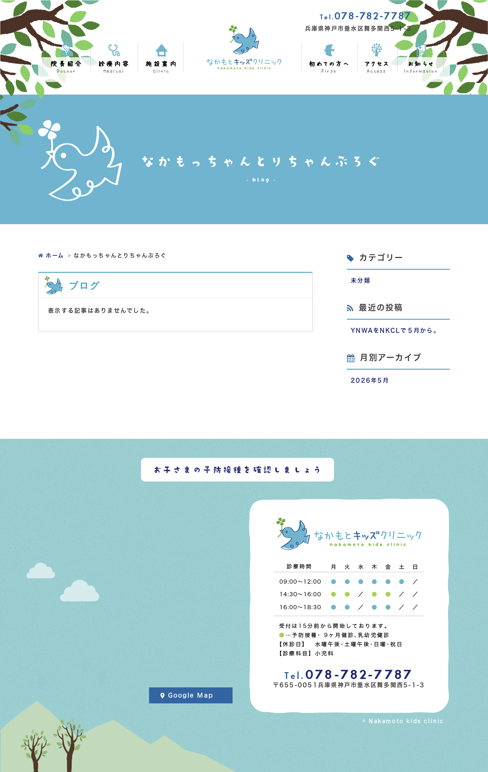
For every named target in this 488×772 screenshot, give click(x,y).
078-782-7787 (365, 16)
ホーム (55, 255)
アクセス (376, 67)
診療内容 (114, 67)
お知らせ (421, 67)
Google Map (191, 695)
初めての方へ (329, 67)
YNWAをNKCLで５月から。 (395, 330)
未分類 (361, 280)
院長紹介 (66, 67)
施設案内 (161, 67)
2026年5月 (370, 380)
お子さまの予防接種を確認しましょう (237, 469)
